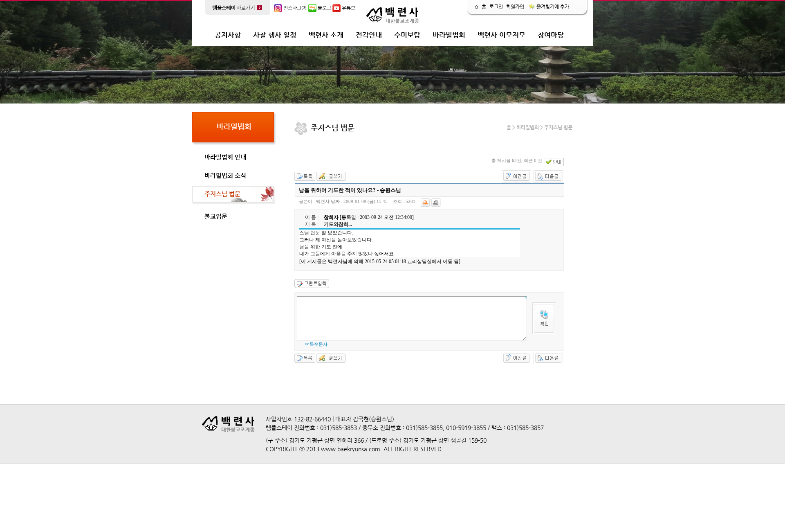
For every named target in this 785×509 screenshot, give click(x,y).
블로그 (323, 8)
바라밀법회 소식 (225, 175)
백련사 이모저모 (501, 35)
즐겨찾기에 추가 (552, 6)
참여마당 (551, 35)
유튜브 (348, 8)
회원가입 (515, 6)
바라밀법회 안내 (225, 156)
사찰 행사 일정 (274, 35)
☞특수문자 (316, 344)
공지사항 (228, 35)
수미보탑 (407, 35)
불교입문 (215, 216)
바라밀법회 (449, 35)
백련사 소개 (326, 35)
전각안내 (369, 35)
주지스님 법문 (222, 193)
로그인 (496, 6)
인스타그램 (294, 8)
